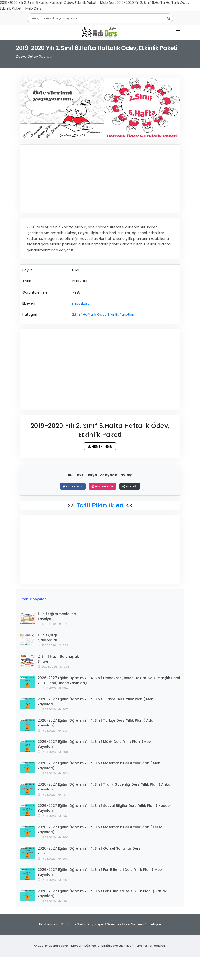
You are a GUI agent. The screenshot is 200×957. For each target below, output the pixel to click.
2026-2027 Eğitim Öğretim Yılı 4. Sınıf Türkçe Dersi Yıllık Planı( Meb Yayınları (96, 701)
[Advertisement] (100, 179)
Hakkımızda (49, 924)
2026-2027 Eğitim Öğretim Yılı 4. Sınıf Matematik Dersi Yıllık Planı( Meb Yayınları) (99, 765)
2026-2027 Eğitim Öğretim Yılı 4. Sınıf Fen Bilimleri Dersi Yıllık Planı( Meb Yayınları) (100, 872)
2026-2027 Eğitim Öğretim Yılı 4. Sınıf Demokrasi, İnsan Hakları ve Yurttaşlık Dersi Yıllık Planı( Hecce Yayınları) (109, 680)
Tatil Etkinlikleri (100, 505)
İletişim (155, 924)
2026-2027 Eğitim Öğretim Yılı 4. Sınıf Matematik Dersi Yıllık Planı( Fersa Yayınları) (100, 829)
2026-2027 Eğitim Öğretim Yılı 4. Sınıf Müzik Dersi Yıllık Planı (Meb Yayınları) (94, 744)
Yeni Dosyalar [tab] (34, 599)
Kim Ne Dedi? (135, 924)
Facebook (74, 486)
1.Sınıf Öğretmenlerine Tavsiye (57, 616)
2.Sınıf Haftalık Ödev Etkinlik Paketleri (103, 314)
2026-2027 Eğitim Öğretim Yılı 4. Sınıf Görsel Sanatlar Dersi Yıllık (89, 851)
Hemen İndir (101, 446)
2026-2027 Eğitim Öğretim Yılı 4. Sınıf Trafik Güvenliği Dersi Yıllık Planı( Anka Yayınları (104, 787)
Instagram (103, 486)
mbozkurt (80, 303)
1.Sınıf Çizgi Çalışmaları (48, 637)
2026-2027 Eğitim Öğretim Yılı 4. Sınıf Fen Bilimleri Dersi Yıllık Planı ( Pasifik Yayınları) (102, 893)
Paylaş (131, 486)
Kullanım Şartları (75, 924)
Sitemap (114, 924)
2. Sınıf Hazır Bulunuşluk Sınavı (58, 659)
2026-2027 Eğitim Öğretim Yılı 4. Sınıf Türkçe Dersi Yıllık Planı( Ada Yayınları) (95, 723)
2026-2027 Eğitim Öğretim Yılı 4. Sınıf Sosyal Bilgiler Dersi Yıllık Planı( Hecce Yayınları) (104, 808)
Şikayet (98, 924)
